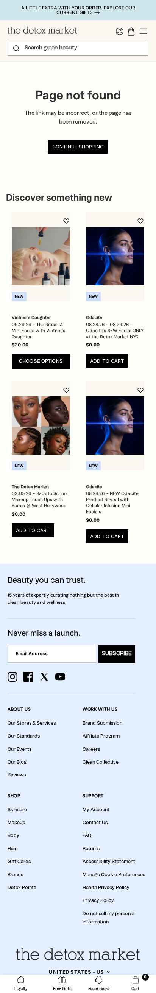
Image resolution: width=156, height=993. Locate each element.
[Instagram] (12, 677)
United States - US (76, 972)
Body (13, 835)
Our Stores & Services (32, 723)
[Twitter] (44, 677)
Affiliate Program (101, 736)
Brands (15, 874)
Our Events (19, 749)
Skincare (17, 809)
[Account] (119, 31)
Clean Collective (101, 762)
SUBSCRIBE (117, 653)
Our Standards (24, 736)
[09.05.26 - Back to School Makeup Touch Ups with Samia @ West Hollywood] (41, 425)
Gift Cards (19, 861)
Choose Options (41, 361)
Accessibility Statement (109, 861)
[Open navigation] (143, 31)
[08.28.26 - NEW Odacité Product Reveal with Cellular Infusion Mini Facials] (115, 425)
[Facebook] (28, 677)
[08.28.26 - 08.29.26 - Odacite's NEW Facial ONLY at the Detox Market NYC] (115, 256)
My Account (96, 809)
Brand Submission (102, 723)
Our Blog (17, 762)
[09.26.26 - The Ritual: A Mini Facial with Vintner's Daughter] (41, 256)
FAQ (87, 835)
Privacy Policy (98, 900)
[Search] (16, 48)
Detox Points (22, 887)
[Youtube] (60, 677)
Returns (91, 848)
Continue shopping (78, 147)
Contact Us (95, 822)
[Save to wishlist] (66, 221)
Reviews (17, 775)
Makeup (16, 822)
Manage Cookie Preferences (114, 874)
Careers (91, 749)
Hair (12, 848)
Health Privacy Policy (106, 887)
